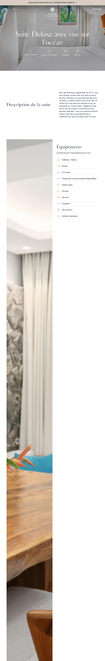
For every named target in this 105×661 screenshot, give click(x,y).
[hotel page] (52, 9)
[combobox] (15, 9)
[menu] (5, 9)
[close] (75, 2)
